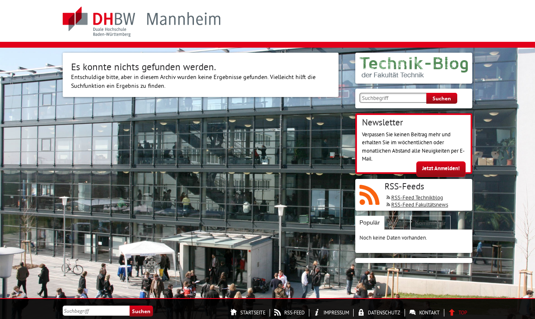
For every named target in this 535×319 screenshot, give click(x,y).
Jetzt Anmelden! (441, 168)
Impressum (336, 312)
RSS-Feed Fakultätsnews (419, 204)
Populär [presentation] (369, 222)
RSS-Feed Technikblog (417, 197)
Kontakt (429, 312)
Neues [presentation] (397, 222)
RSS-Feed (294, 312)
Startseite (252, 312)
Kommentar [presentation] (430, 222)
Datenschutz (384, 312)
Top (463, 312)
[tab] (369, 223)
